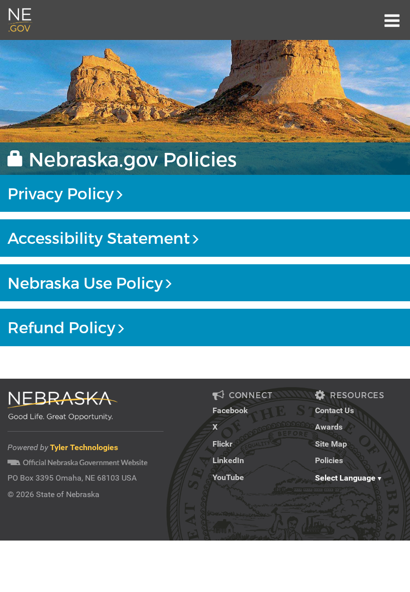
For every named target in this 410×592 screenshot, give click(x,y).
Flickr (222, 444)
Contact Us (334, 410)
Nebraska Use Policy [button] (85, 282)
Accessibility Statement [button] (99, 237)
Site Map (331, 444)
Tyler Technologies (84, 447)
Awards (328, 427)
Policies (329, 460)
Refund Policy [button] (62, 327)
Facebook (230, 410)
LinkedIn (228, 460)
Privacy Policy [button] (61, 193)
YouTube (228, 477)
